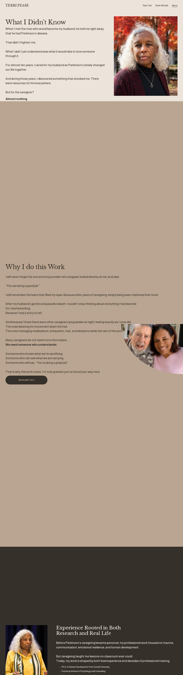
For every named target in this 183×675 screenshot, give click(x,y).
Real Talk (147, 5)
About (175, 5)
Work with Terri (26, 380)
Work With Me (161, 5)
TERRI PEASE (17, 5)
